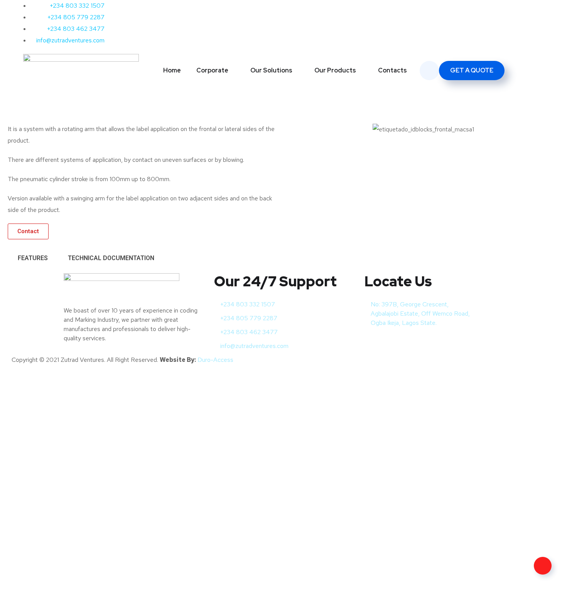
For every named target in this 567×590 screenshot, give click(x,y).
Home (172, 70)
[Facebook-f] (297, 9)
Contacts (392, 70)
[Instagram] (317, 9)
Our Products (335, 70)
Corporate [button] (212, 70)
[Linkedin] (338, 9)
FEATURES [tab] (33, 258)
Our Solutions (271, 70)
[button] (295, 129)
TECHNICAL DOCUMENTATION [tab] (111, 258)
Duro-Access (215, 360)
